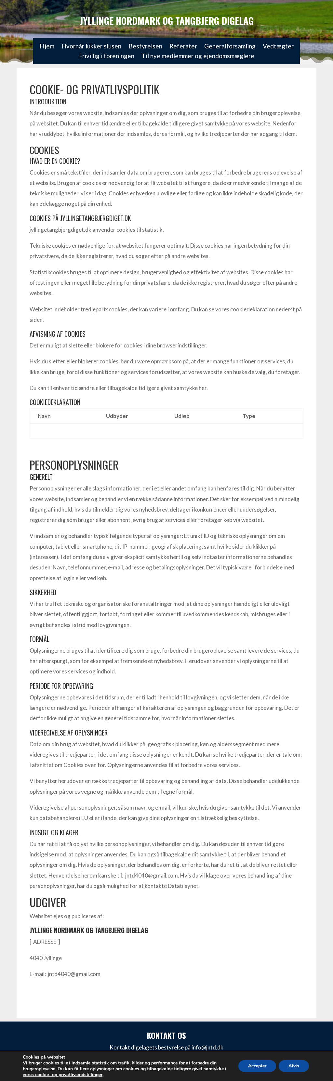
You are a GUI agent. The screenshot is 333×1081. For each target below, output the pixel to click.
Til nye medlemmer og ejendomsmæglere (197, 56)
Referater (183, 47)
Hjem (47, 47)
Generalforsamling (230, 47)
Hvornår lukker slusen (91, 47)
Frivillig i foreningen (106, 56)
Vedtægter (278, 47)
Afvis (293, 1066)
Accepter (257, 1066)
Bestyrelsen (145, 47)
